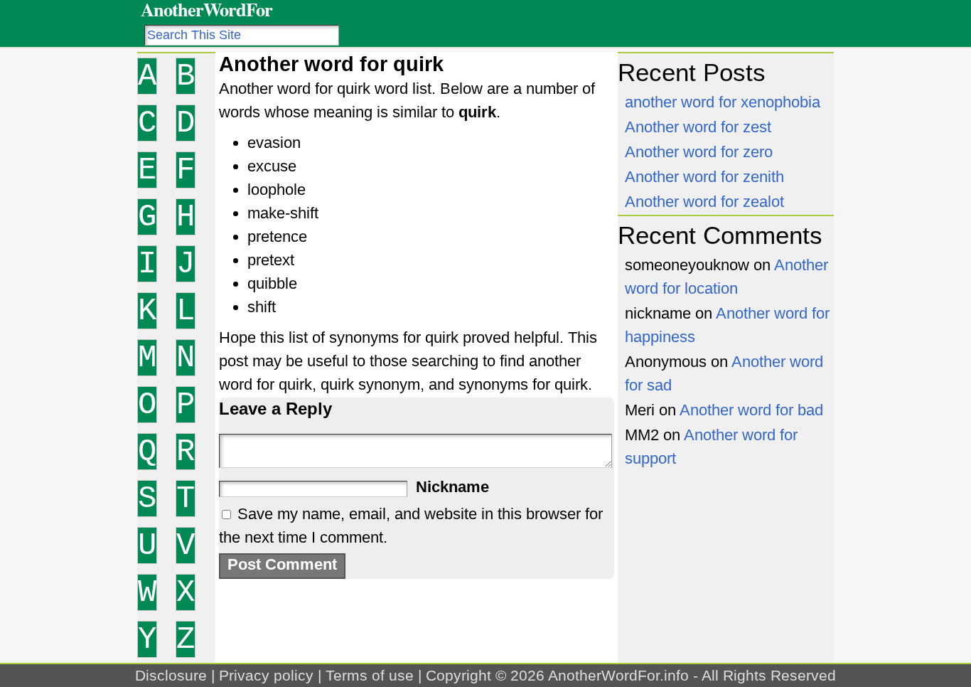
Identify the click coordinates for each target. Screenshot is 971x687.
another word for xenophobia (722, 102)
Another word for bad (751, 410)
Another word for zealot (704, 202)
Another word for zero (699, 152)
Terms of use (370, 675)
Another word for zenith (704, 177)
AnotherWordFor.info (618, 675)
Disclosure (171, 675)
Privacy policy (266, 675)
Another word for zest (698, 127)
